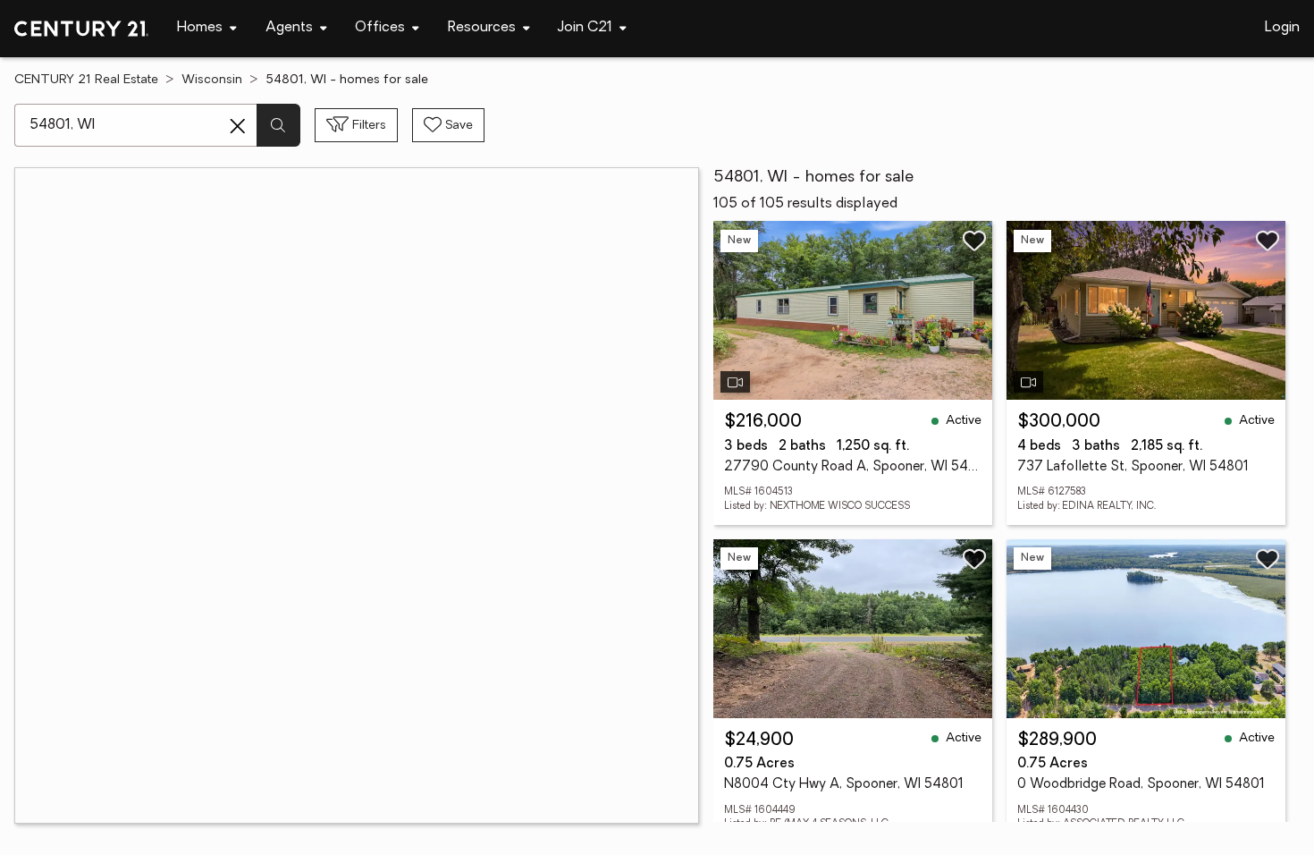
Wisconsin (211, 80)
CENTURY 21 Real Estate (86, 80)
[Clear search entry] (237, 126)
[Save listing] (974, 240)
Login (1282, 28)
